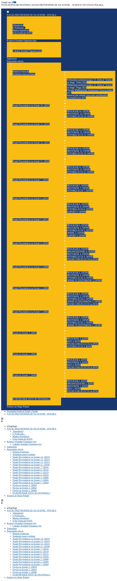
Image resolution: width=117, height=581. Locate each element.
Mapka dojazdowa (21, 436)
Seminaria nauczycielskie (24, 454)
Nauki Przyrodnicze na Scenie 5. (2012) (31, 472)
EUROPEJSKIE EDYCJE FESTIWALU (31, 493)
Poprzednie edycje (15, 449)
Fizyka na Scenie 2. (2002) (25, 488)
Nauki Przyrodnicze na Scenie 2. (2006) (31, 480)
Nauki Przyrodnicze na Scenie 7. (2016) (31, 467)
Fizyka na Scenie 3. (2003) (25, 485)
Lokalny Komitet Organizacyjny (27, 444)
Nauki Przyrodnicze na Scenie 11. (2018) (31, 465)
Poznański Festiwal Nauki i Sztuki (22, 411)
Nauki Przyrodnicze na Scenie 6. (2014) (31, 470)
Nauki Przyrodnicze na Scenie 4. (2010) (31, 475)
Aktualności (18, 431)
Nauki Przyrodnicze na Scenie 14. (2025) (31, 457)
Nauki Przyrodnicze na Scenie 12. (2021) (31, 462)
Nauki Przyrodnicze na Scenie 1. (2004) (31, 483)
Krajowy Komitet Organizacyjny (22, 441)
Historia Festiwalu (21, 452)
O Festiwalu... (19, 434)
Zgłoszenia (12, 447)
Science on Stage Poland (18, 495)
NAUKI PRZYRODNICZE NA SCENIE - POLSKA (31, 414)
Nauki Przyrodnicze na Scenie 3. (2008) (31, 477)
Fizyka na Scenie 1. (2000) (25, 490)
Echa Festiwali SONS (22, 439)
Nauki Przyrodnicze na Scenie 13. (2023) (31, 459)
